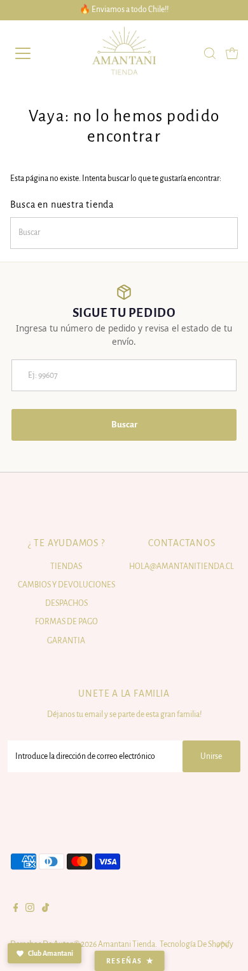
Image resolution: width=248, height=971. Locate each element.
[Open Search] (210, 53)
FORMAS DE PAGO (66, 621)
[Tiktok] (45, 909)
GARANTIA (66, 640)
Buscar (124, 424)
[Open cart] (232, 53)
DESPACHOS (66, 603)
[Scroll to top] (222, 945)
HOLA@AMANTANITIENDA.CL (181, 566)
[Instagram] (30, 909)
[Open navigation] (34, 53)
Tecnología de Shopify (196, 944)
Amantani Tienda (126, 944)
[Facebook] (16, 909)
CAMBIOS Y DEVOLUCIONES (66, 584)
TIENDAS (66, 566)
